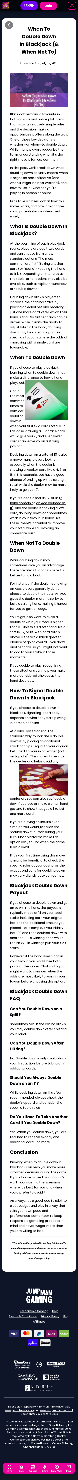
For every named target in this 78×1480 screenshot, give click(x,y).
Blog (66, 1316)
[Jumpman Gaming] (39, 1301)
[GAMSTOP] (56, 1364)
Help (55, 1311)
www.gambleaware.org (19, 1410)
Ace (18, 588)
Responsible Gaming (34, 1311)
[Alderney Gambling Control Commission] (39, 1388)
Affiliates (39, 1322)
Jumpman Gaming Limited (56, 1421)
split (42, 283)
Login (29, 6)
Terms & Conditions (23, 1316)
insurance (57, 283)
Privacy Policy (50, 1316)
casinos (24, 119)
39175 (68, 1428)
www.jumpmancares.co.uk (56, 1410)
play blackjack (47, 367)
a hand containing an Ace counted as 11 (38, 503)
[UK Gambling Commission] (28, 1377)
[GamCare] (22, 1364)
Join (48, 5)
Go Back (9, 25)
